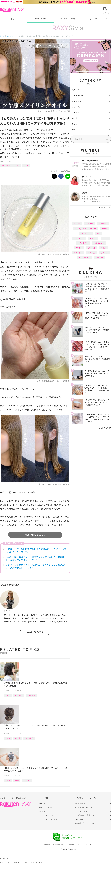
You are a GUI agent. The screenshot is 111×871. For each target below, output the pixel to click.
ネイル (74, 118)
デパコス (91, 252)
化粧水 (103, 248)
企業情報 (47, 845)
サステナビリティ (37, 862)
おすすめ (17, 738)
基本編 (17, 781)
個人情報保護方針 (59, 845)
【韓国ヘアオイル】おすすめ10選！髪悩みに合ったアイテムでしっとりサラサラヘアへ (36, 550)
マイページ (42, 811)
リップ (105, 238)
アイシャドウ (79, 238)
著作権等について (75, 845)
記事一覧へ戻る (35, 631)
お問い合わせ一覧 (20, 862)
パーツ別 (91, 248)
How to (8, 695)
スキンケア (76, 89)
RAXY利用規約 (80, 819)
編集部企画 (103, 223)
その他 (74, 129)
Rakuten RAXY (12, 10)
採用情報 (88, 845)
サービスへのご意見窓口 (84, 815)
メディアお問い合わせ (83, 807)
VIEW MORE (105, 207)
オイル (26, 165)
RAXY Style (40, 19)
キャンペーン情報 (67, 19)
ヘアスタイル (19, 695)
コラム (74, 123)
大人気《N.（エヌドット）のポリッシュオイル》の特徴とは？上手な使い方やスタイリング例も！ (36, 558)
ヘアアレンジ (29, 738)
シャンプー (26, 781)
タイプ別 (99, 257)
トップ (13, 19)
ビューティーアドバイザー (49, 819)
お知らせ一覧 (79, 803)
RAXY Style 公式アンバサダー (10, 165)
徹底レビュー (86, 233)
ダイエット (78, 252)
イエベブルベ (31, 695)
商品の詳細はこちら (35, 534)
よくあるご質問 (80, 811)
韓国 (98, 233)
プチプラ (79, 248)
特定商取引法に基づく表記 (85, 823)
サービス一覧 (5, 862)
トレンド (93, 238)
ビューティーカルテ (46, 815)
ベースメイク (77, 95)
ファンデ (104, 252)
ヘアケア (10, 161)
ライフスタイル (84, 257)
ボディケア (76, 106)
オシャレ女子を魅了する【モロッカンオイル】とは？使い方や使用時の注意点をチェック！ (36, 566)
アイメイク (76, 101)
